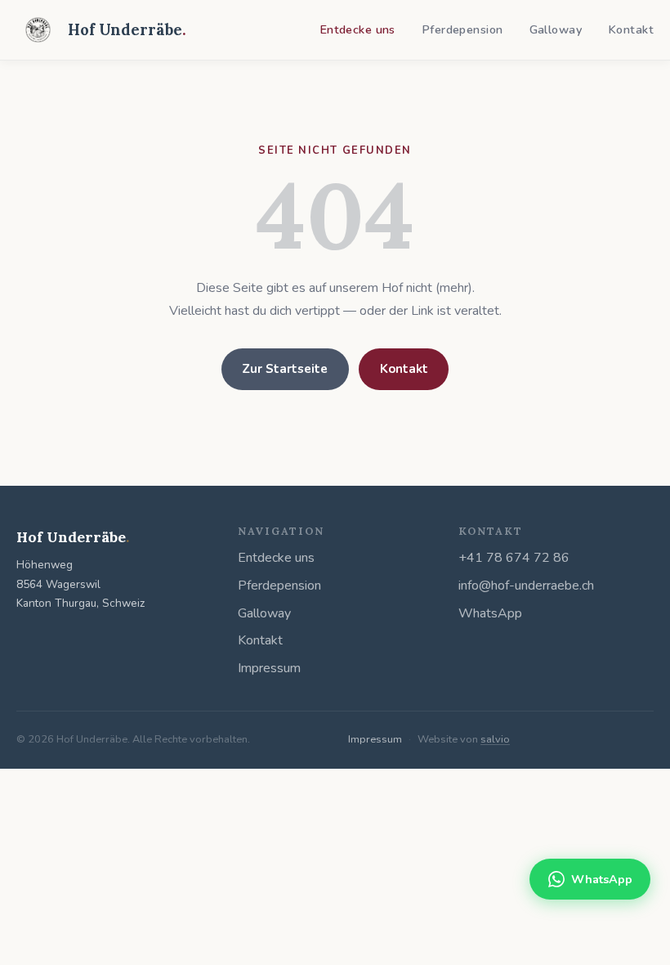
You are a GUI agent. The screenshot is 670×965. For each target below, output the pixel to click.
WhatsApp (490, 613)
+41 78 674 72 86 (514, 558)
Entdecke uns (357, 29)
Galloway (555, 29)
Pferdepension (462, 29)
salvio (495, 739)
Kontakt (631, 29)
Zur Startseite (285, 369)
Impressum (269, 668)
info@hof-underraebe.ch (526, 586)
